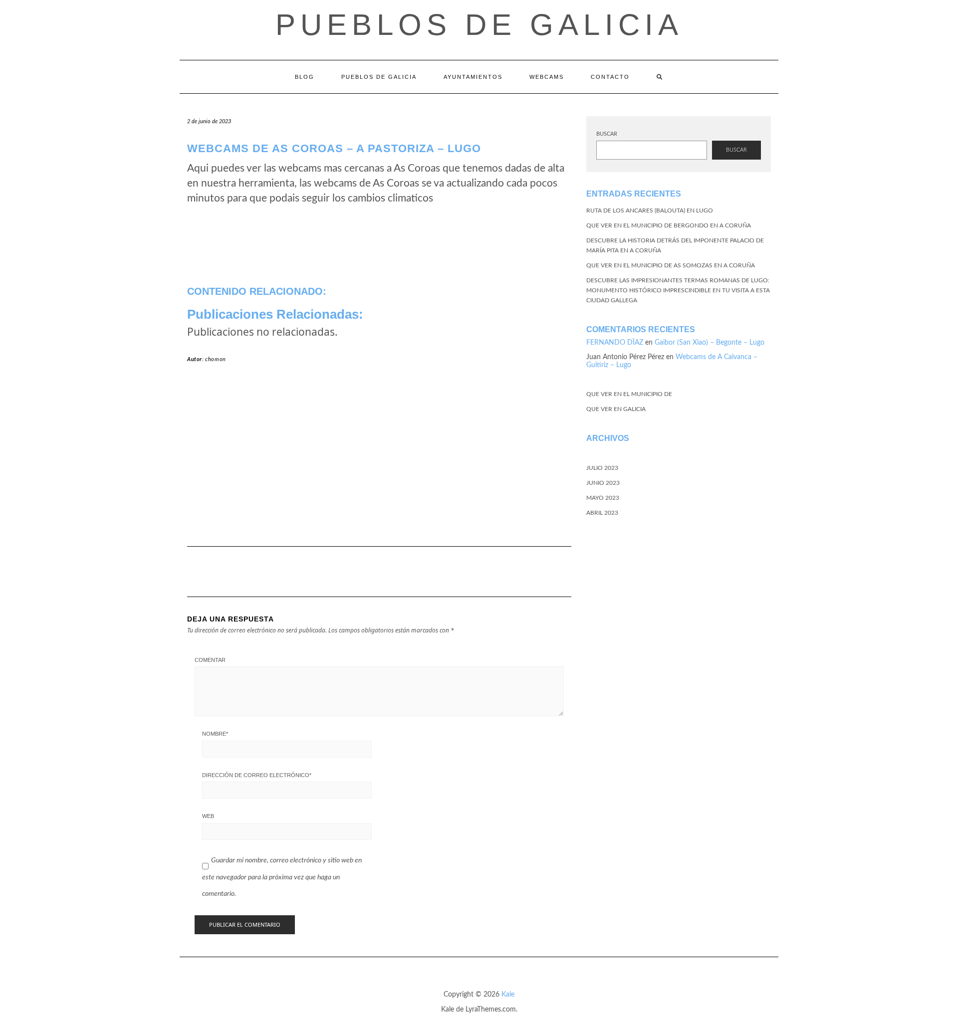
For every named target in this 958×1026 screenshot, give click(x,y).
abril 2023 (602, 513)
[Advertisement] (379, 459)
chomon (215, 359)
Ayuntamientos (473, 77)
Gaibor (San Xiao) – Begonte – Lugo (709, 342)
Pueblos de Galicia (479, 24)
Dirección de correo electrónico (256, 775)
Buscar (606, 134)
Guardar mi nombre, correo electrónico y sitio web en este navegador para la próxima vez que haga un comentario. (282, 877)
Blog (304, 77)
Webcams (546, 77)
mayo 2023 (602, 498)
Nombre (215, 734)
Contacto (610, 77)
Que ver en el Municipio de (629, 394)
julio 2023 (602, 468)
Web (208, 816)
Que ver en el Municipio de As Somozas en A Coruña (670, 265)
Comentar (210, 660)
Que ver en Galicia (616, 409)
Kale (507, 994)
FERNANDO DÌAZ (614, 342)
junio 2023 (603, 483)
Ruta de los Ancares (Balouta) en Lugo (649, 210)
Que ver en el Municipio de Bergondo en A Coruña (668, 225)
